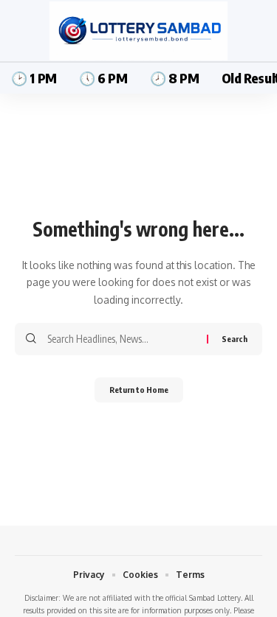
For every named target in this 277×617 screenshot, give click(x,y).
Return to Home (138, 389)
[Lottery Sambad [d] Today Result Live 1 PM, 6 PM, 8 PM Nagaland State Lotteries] (138, 30)
